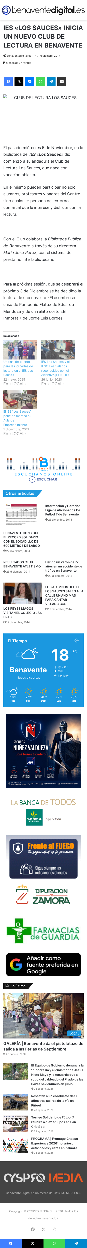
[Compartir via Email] (61, 81)
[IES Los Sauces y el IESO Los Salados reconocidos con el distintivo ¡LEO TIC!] (58, 349)
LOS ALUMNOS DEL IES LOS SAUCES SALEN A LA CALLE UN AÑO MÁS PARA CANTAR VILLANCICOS (64, 595)
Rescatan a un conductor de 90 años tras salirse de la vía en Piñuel (54, 1100)
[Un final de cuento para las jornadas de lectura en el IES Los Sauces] (20, 349)
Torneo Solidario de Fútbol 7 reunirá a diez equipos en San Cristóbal (53, 1121)
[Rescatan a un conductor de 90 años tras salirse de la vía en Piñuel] (15, 1102)
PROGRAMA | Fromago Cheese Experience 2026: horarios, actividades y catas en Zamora (54, 1143)
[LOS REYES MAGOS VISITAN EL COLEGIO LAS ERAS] (22, 593)
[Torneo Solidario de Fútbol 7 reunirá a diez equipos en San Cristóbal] (15, 1123)
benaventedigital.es (19, 55)
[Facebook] (8, 81)
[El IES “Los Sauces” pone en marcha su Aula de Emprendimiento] (20, 399)
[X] (18, 81)
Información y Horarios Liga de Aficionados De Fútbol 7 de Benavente (63, 510)
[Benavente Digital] (43, 10)
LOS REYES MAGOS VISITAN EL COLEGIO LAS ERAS (22, 613)
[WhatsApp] (40, 81)
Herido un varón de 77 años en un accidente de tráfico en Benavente (63, 566)
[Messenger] (29, 81)
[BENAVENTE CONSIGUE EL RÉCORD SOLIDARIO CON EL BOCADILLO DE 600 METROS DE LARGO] (22, 515)
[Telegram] (51, 81)
